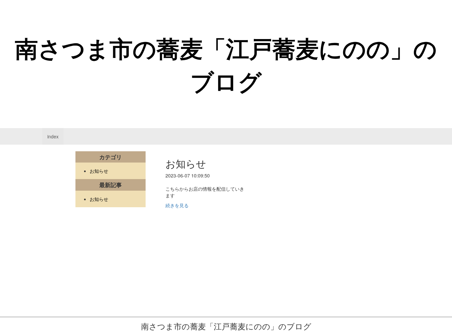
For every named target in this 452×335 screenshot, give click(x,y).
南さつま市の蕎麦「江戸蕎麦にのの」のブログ (226, 64)
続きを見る (177, 205)
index (54, 139)
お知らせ (99, 171)
